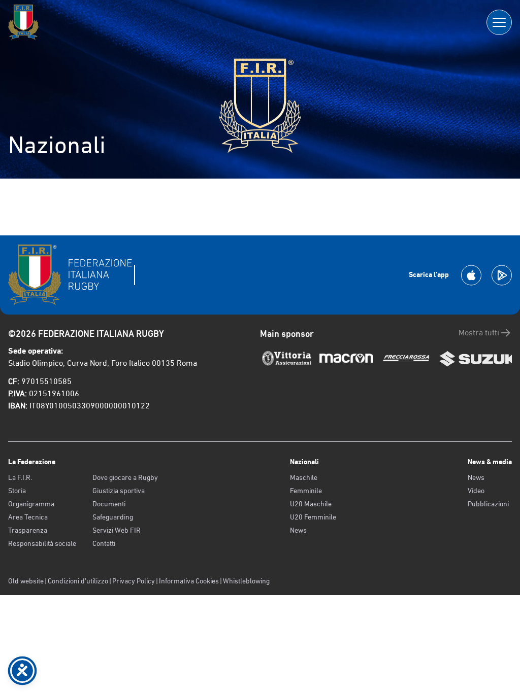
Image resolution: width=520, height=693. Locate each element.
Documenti (108, 504)
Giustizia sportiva (118, 491)
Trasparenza (27, 530)
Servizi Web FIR (116, 530)
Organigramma (31, 504)
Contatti (103, 543)
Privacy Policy (133, 581)
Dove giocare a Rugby (125, 477)
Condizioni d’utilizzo (78, 581)
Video (476, 491)
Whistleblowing (246, 581)
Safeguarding (112, 517)
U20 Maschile (311, 504)
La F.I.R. (20, 477)
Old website (26, 581)
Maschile (303, 477)
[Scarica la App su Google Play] (502, 275)
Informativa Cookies (189, 581)
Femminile (306, 491)
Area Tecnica (28, 517)
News (298, 530)
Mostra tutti (479, 332)
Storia (17, 491)
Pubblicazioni (488, 504)
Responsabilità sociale (42, 543)
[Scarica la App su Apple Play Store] (471, 275)
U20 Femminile (313, 517)
